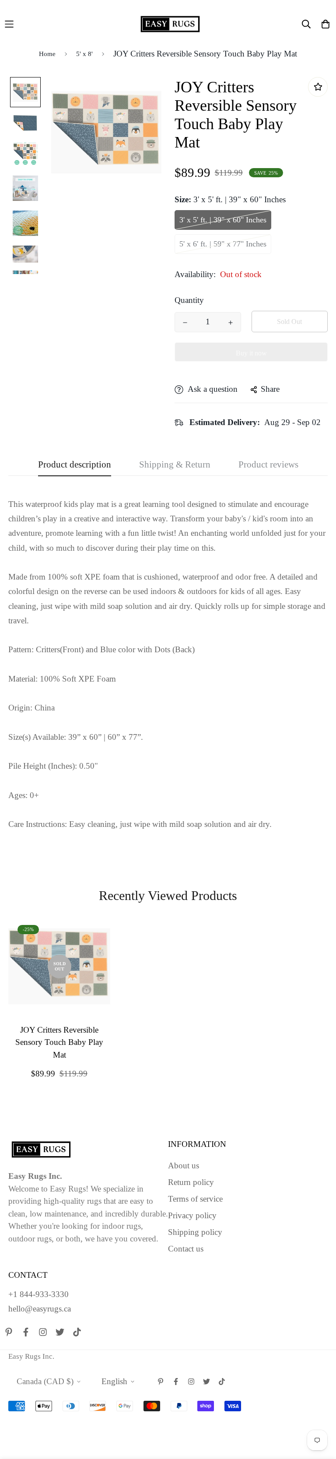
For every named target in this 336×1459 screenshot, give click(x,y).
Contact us (185, 1248)
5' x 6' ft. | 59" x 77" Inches (222, 243)
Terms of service (195, 1198)
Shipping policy (195, 1232)
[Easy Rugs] (170, 24)
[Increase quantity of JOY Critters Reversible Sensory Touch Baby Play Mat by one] (230, 323)
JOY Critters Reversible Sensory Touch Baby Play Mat (59, 1042)
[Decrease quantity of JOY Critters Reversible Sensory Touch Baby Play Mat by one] (185, 323)
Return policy (191, 1182)
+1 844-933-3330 (38, 1294)
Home (47, 53)
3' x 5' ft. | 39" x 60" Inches (222, 219)
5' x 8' (84, 53)
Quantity (189, 300)
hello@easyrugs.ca (39, 1308)
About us (183, 1165)
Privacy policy (192, 1215)
